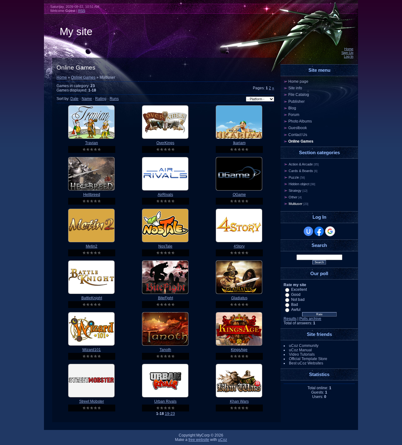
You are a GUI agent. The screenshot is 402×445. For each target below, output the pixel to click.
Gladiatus (239, 298)
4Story (239, 246)
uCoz (222, 439)
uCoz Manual (300, 350)
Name (87, 99)
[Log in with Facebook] (319, 231)
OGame (239, 194)
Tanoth (165, 350)
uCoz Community (303, 345)
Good (296, 294)
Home (348, 49)
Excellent (299, 289)
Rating (100, 99)
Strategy (295, 190)
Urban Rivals (165, 401)
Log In (348, 56)
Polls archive (310, 319)
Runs (114, 99)
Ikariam (239, 143)
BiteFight (165, 298)
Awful (296, 309)
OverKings (165, 143)
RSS (81, 11)
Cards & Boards (301, 171)
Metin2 (91, 246)
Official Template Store (308, 359)
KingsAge (239, 350)
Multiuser (295, 204)
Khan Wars (239, 401)
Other (293, 197)
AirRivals (165, 194)
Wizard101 (91, 350)
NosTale (165, 246)
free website (198, 439)
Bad (294, 304)
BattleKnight (91, 298)
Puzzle (294, 177)
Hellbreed (91, 194)
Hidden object (299, 184)
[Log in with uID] (308, 231)
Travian (91, 143)
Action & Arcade (301, 164)
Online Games (83, 77)
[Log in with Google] (330, 231)
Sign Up (347, 53)
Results (290, 319)
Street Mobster (91, 401)
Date (74, 99)
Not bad (298, 299)
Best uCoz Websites (306, 363)
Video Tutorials (302, 354)
